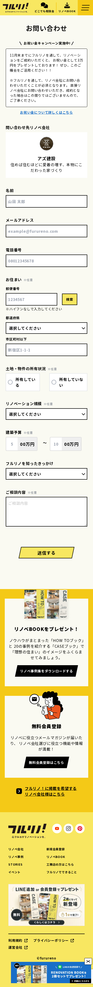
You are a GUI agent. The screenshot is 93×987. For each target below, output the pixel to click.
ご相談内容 (16, 492)
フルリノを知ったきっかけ (30, 463)
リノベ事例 (16, 857)
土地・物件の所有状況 (26, 368)
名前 (10, 190)
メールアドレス (20, 220)
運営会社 (15, 947)
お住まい (14, 279)
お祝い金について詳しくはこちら (46, 112)
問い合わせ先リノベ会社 (28, 127)
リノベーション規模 (24, 403)
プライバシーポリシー (51, 940)
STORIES (15, 864)
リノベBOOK (55, 857)
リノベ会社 (16, 849)
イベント (14, 872)
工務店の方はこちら (60, 864)
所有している (26, 382)
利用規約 (15, 940)
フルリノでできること (61, 872)
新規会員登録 (55, 849)
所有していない (71, 382)
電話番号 (14, 250)
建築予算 (14, 432)
